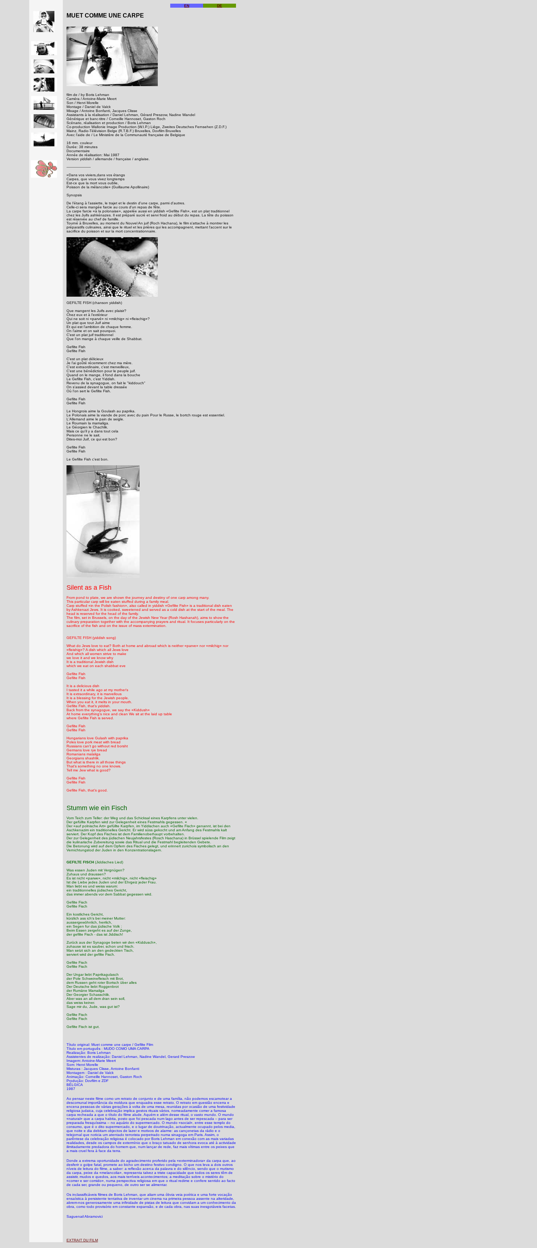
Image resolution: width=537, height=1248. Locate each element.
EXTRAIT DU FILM (82, 1240)
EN (186, 6)
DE (219, 6)
